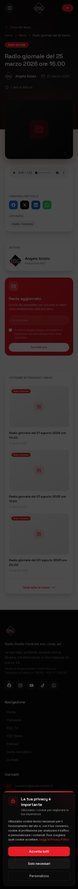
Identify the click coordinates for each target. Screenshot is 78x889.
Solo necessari (39, 864)
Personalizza (39, 876)
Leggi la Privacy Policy (54, 839)
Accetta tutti (39, 851)
